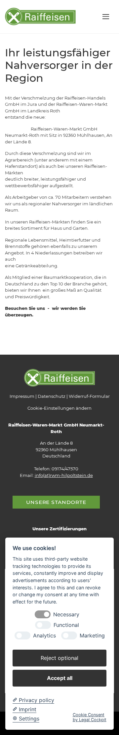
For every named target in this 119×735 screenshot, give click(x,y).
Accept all (59, 678)
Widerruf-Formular (89, 396)
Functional (66, 625)
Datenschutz (51, 396)
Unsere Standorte (56, 502)
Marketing (92, 635)
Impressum (22, 396)
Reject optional (59, 658)
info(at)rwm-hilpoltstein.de (64, 475)
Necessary (66, 614)
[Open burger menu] (105, 16)
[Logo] (40, 16)
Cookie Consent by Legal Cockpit (89, 717)
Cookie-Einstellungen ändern (59, 408)
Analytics (44, 635)
